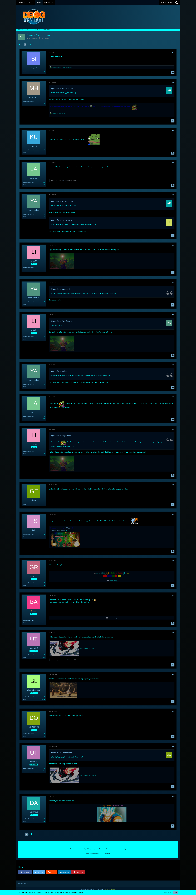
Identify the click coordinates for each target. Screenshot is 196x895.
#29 (173, 365)
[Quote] (172, 72)
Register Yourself (93, 854)
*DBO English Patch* (58, 530)
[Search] (176, 2)
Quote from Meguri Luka (61, 435)
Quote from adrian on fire (62, 88)
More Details (168, 892)
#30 (173, 397)
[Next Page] (30, 44)
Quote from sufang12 (60, 289)
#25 (173, 195)
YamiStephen (33, 38)
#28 (173, 315)
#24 (173, 163)
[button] (25, 872)
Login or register (166, 2)
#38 (173, 712)
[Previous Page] (19, 44)
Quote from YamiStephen (62, 321)
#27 (173, 282)
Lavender (64, 180)
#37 (173, 675)
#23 (173, 131)
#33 (173, 515)
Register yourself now (96, 849)
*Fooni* (69, 528)
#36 (173, 633)
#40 (173, 797)
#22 (173, 82)
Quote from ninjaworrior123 (63, 220)
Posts (24, 72)
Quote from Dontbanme (61, 752)
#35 (173, 595)
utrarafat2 (65, 660)
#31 (173, 429)
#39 (173, 746)
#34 (173, 561)
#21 (173, 52)
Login (107, 854)
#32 (173, 485)
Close (175, 892)
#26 (173, 245)
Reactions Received (28, 101)
